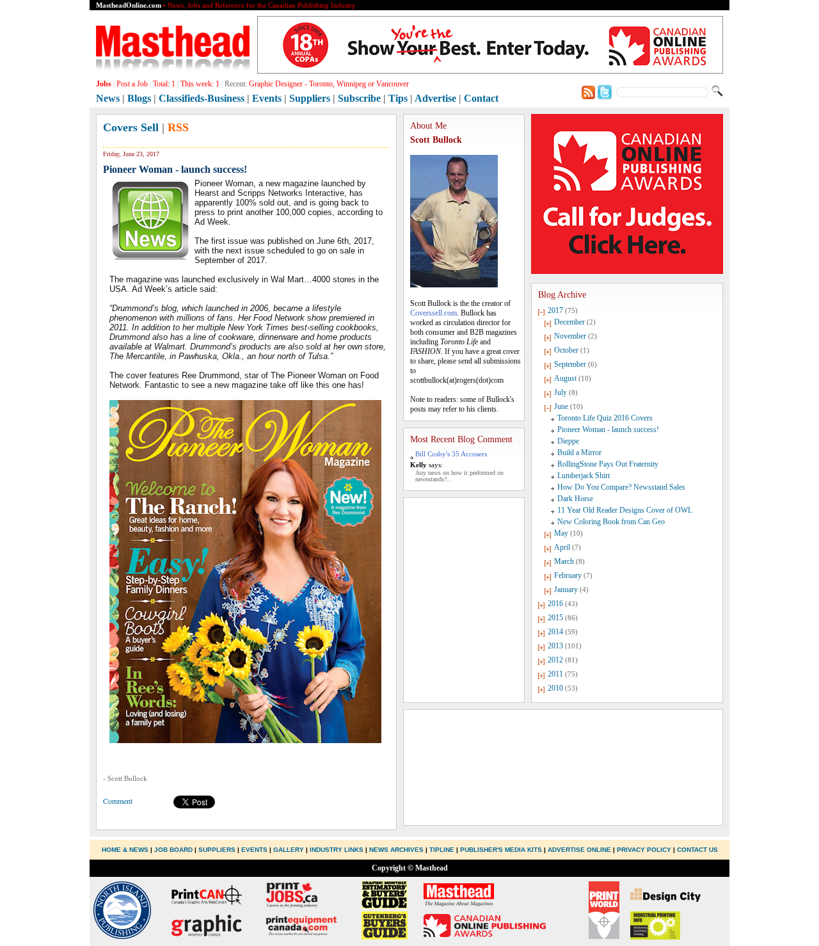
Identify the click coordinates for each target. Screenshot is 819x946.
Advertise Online (579, 849)
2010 (555, 688)
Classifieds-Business (201, 98)
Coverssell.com (433, 313)
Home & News (126, 849)
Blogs (139, 98)
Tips (398, 98)
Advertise (435, 98)
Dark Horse (575, 498)
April (562, 547)
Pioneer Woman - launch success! (608, 429)
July (560, 392)
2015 (555, 617)
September (570, 364)
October (566, 350)
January (566, 589)
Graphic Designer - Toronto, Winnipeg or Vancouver (329, 83)
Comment (117, 801)
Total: (164, 83)
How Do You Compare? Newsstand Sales (621, 487)
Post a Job (132, 83)
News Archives (396, 849)
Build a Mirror (579, 452)
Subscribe (359, 98)
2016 (555, 603)
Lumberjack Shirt (583, 475)
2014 (555, 631)
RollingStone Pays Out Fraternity (607, 464)
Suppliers (309, 98)
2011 (555, 673)
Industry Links (336, 849)
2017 (555, 310)
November (570, 336)
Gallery (288, 849)
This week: (199, 83)
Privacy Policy (644, 849)
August (565, 378)
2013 (555, 645)
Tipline (441, 849)
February (568, 575)
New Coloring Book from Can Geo (611, 521)
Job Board (173, 849)
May (561, 533)
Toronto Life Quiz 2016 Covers (605, 417)
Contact (481, 98)
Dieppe (568, 441)
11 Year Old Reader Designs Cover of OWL (624, 510)
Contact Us (697, 849)
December (569, 321)
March (564, 561)
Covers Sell (131, 127)
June (561, 406)
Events (267, 98)
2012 (555, 659)
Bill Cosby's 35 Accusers (451, 454)
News (108, 98)
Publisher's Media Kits (501, 849)
